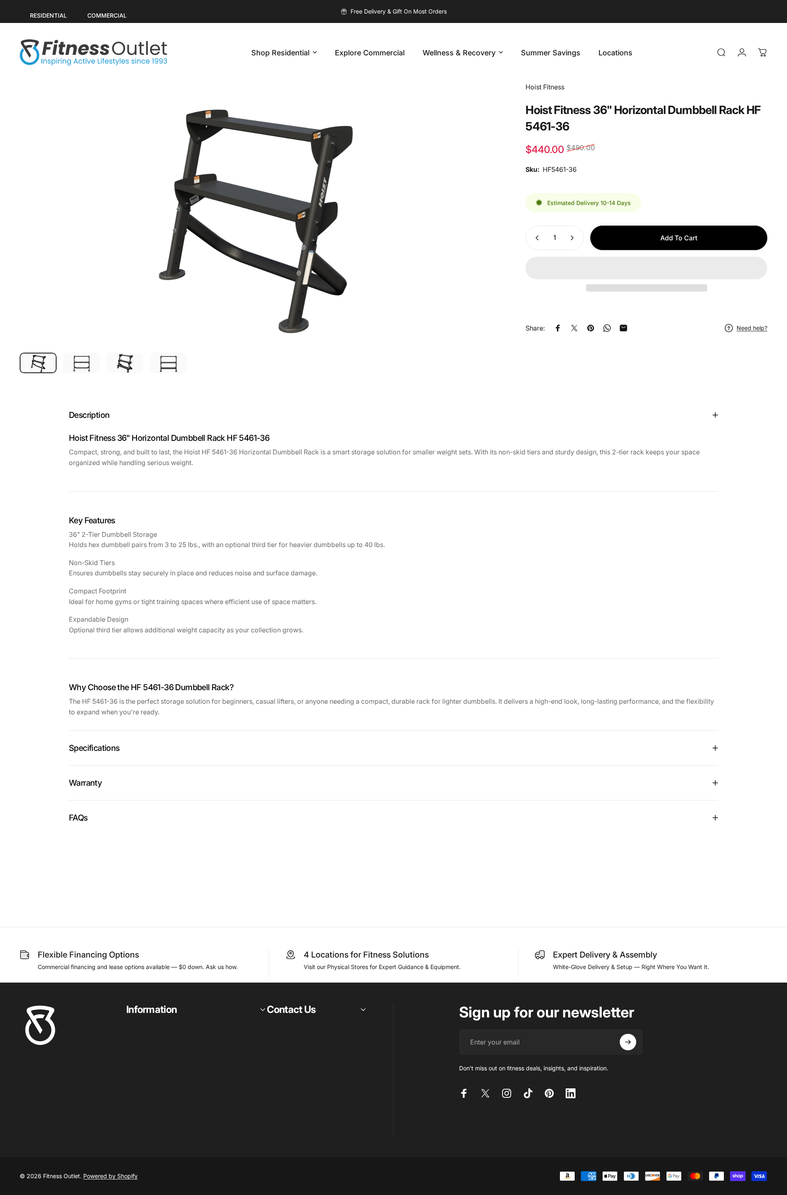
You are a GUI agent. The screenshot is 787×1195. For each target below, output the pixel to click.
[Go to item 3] (125, 363)
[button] (646, 268)
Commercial (107, 15)
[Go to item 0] (38, 363)
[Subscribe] (628, 1042)
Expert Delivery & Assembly (605, 955)
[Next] (467, 233)
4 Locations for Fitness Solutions (366, 955)
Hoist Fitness (544, 87)
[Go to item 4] (168, 363)
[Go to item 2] (81, 363)
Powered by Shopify (110, 1175)
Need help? (752, 327)
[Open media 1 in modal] (254, 214)
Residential (48, 15)
